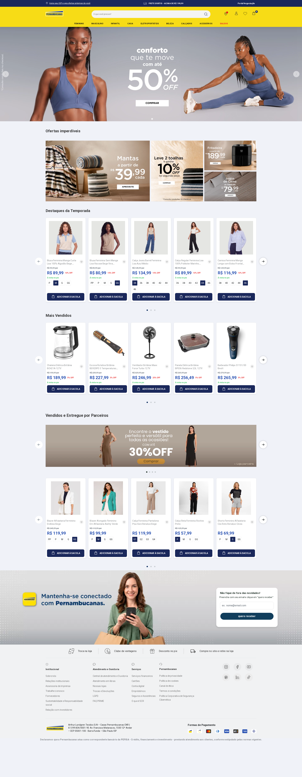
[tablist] (151, 308)
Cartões (136, 681)
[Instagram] (226, 667)
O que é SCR (138, 701)
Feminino (79, 23)
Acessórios (206, 23)
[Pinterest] (226, 677)
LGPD (95, 696)
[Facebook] (237, 667)
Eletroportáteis (150, 23)
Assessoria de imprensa (58, 686)
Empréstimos (138, 691)
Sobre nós (51, 676)
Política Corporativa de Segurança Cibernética (176, 698)
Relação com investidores (59, 710)
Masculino (97, 23)
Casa (130, 23)
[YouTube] (249, 667)
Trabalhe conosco (55, 691)
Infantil (115, 23)
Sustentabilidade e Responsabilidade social (64, 703)
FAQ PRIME (98, 701)
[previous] (39, 261)
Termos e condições (169, 691)
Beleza (170, 23)
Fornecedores (53, 696)
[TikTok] (249, 677)
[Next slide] (296, 74)
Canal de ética (166, 686)
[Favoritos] (245, 13)
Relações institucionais (57, 681)
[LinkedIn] (237, 677)
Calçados (186, 23)
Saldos (224, 23)
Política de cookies (169, 681)
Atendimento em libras (104, 681)
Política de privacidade (170, 676)
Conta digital (138, 686)
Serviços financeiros (142, 676)
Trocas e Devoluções (103, 691)
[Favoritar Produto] (81, 262)
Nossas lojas (99, 686)
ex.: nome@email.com (234, 605)
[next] (263, 261)
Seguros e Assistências (144, 696)
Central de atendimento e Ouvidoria (110, 676)
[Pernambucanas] (54, 13)
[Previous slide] (6, 74)
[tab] (143, 119)
